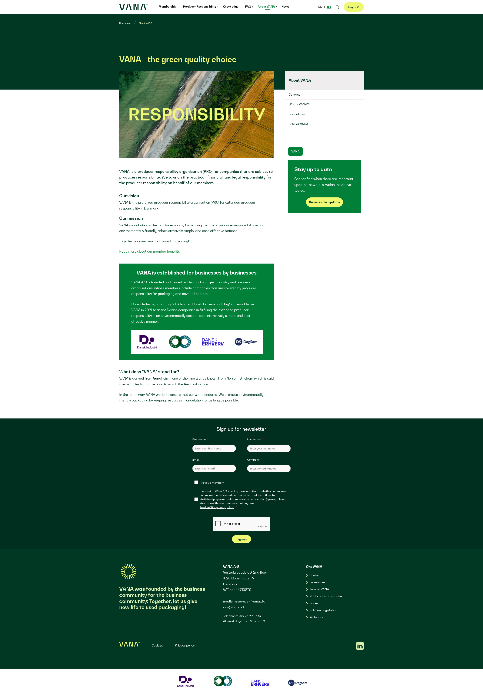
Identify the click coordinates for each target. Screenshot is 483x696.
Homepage (125, 23)
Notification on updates (326, 596)
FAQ (248, 6)
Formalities (317, 582)
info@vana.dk (234, 607)
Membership (168, 6)
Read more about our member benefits (149, 251)
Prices (313, 603)
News (285, 6)
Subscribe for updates (324, 202)
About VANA (266, 6)
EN (329, 7)
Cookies (157, 645)
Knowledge (231, 6)
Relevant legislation (323, 610)
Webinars (316, 617)
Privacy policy (185, 645)
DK (320, 7)
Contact (315, 575)
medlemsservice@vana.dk (244, 601)
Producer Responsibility (200, 6)
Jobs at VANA (319, 589)
